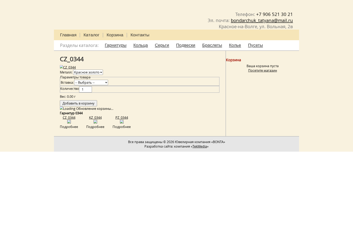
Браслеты (212, 45)
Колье (235, 45)
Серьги (162, 45)
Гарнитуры (115, 45)
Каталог (91, 34)
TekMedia (199, 146)
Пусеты (255, 45)
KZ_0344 (95, 117)
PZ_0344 (121, 117)
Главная (68, 34)
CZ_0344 (69, 117)
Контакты (140, 34)
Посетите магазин (262, 70)
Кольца (140, 45)
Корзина (115, 34)
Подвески (185, 45)
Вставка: (67, 82)
